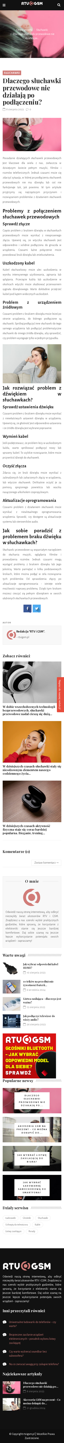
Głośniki (27, 1218)
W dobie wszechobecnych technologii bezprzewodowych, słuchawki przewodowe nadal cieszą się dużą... (29, 710)
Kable (37, 1224)
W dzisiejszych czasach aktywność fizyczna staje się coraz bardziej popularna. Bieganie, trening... (26, 829)
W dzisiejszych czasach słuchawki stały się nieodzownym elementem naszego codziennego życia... (32, 769)
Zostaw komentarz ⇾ (46, 862)
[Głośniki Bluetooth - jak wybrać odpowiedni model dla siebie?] (29, 1055)
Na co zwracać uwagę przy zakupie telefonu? (34, 1364)
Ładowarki (11, 1218)
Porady (32, 1231)
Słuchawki (42, 29)
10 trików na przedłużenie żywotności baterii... (38, 983)
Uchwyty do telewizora (17, 1224)
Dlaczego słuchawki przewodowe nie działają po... (40, 1384)
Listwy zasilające (14, 1231)
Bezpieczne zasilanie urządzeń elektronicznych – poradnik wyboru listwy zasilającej (32, 1338)
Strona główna (24, 29)
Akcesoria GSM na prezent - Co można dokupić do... (41, 1401)
